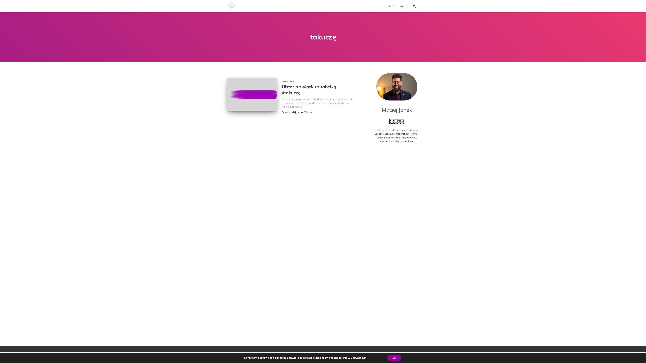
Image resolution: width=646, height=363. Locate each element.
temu (309, 112)
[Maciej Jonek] (231, 6)
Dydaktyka (288, 81)
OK (394, 357)
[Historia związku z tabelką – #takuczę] (252, 94)
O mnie (403, 6)
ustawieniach (358, 357)
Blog (392, 6)
